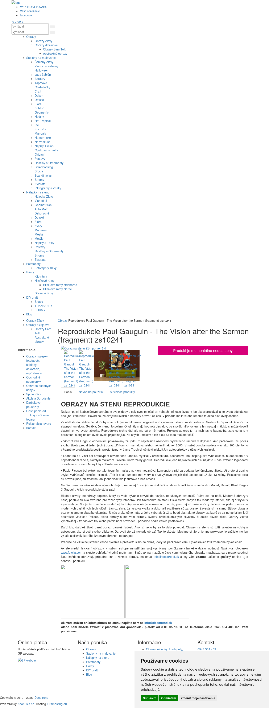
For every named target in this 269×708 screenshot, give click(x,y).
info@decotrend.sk (166, 556)
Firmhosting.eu (57, 704)
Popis (68, 392)
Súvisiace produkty (122, 392)
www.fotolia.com (71, 552)
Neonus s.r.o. (26, 704)
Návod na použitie (91, 392)
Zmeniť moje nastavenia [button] (198, 698)
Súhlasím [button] (149, 698)
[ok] (52, 26)
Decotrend (41, 697)
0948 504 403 (207, 649)
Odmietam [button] (168, 698)
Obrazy (63, 320)
